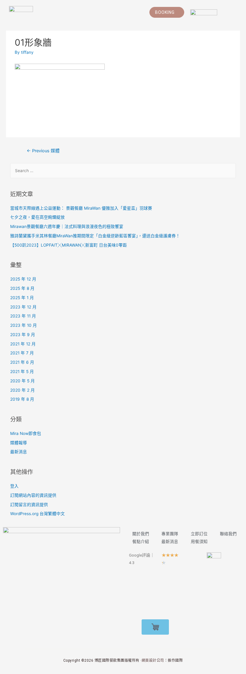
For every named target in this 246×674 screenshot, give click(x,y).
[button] (166, 12)
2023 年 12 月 (23, 307)
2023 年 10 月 (23, 325)
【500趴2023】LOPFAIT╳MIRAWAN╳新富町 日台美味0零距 (68, 245)
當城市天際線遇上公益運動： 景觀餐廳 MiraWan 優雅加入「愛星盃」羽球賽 (81, 208)
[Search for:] (123, 170)
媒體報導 (18, 442)
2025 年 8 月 (22, 288)
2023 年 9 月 (22, 334)
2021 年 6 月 (22, 362)
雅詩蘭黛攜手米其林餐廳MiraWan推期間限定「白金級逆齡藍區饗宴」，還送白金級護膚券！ (95, 235)
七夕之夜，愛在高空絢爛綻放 (37, 217)
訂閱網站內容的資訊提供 (33, 495)
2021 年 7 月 (22, 353)
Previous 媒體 (43, 150)
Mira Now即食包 (25, 433)
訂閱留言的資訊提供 (29, 504)
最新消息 (18, 451)
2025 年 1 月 (22, 297)
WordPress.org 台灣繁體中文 (37, 513)
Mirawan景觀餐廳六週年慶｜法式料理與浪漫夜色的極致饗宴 (66, 226)
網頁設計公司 (153, 660)
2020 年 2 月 (22, 390)
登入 (14, 486)
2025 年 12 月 (23, 279)
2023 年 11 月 (23, 316)
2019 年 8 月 (22, 399)
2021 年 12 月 (23, 344)
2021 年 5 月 (22, 371)
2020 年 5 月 (22, 380)
